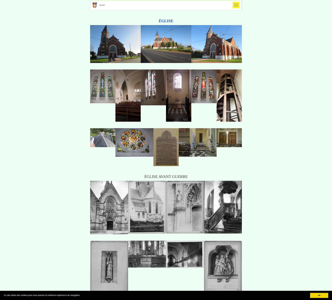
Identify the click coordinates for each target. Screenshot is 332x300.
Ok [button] (319, 295)
